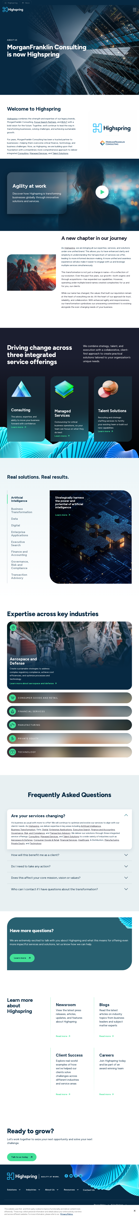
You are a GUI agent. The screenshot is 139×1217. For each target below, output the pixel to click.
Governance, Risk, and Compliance (28, 833)
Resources (69, 1190)
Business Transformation (23, 830)
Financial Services (31, 711)
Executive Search (81, 830)
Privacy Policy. (66, 1214)
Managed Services (38, 153)
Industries (31, 1190)
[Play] (102, 193)
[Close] (135, 1211)
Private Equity (28, 739)
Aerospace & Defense (22, 840)
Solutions (12, 1190)
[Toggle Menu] (134, 9)
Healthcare (83, 840)
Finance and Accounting (103, 830)
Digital (45, 830)
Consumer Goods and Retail (38, 698)
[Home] (13, 9)
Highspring (12, 3)
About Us (50, 1190)
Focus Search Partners (45, 122)
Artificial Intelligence (91, 826)
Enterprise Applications (60, 830)
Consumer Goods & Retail (46, 840)
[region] (69, 1211)
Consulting (23, 153)
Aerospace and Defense (34, 656)
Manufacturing (29, 725)
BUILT (64, 122)
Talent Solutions (60, 153)
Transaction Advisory (60, 833)
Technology (27, 752)
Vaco (27, 3)
